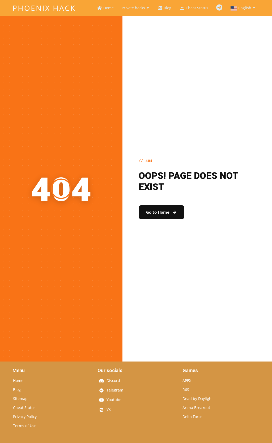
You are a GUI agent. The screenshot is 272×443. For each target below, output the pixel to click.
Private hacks (134, 7)
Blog (167, 7)
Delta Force (192, 417)
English (244, 7)
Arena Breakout (196, 408)
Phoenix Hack (44, 8)
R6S (185, 390)
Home (108, 7)
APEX (186, 380)
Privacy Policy (25, 417)
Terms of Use (24, 426)
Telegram (219, 8)
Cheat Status (196, 7)
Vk (107, 409)
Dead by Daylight (197, 399)
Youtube (113, 400)
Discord (112, 381)
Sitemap (20, 399)
